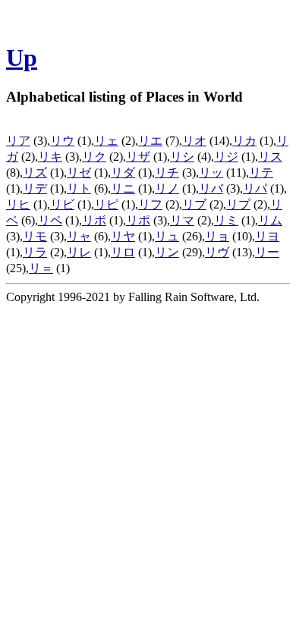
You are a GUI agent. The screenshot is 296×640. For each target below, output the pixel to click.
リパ (255, 188)
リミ (226, 220)
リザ (138, 156)
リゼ (79, 172)
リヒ (18, 204)
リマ (182, 220)
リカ (244, 140)
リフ (150, 204)
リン (167, 252)
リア (18, 140)
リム (270, 220)
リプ (238, 204)
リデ (35, 188)
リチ (167, 172)
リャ (79, 236)
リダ (123, 172)
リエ (150, 140)
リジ (226, 156)
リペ (50, 220)
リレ (79, 252)
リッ (211, 172)
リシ (182, 156)
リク (94, 156)
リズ (35, 172)
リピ (106, 204)
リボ (94, 220)
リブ (194, 204)
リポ (138, 220)
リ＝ (41, 268)
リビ (62, 204)
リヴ (217, 252)
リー (267, 252)
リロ (123, 252)
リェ (106, 140)
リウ (62, 140)
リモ (35, 236)
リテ (261, 172)
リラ (35, 252)
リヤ (123, 236)
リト (79, 188)
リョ (217, 236)
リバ (211, 188)
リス (270, 156)
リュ (167, 236)
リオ (194, 140)
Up (21, 57)
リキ (50, 156)
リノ (167, 188)
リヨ (267, 236)
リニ (123, 188)
